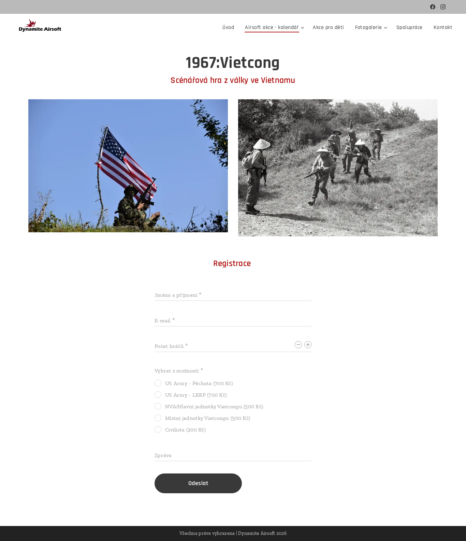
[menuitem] (230, 27)
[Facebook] (432, 7)
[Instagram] (443, 7)
